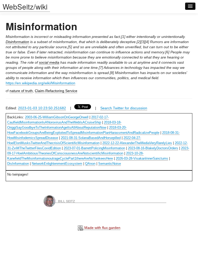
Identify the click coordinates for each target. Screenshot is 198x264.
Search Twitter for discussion (123, 108)
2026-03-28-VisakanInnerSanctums (142, 158)
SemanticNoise (109, 164)
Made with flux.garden (101, 228)
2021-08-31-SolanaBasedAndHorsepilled (91, 138)
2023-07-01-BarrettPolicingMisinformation (94, 148)
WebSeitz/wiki (25, 6)
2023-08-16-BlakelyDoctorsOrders (153, 148)
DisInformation (18, 164)
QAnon (90, 164)
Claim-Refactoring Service (56, 91)
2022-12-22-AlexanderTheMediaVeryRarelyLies (137, 143)
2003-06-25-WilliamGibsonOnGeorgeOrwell (56, 117)
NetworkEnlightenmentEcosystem (57, 164)
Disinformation (17, 42)
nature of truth (21, 91)
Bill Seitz (66, 201)
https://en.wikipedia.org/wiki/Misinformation (40, 83)
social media (49, 62)
